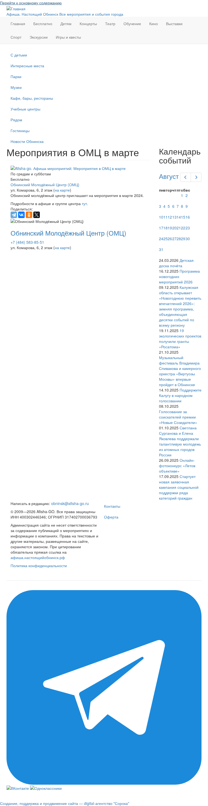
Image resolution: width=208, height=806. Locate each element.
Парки (16, 76)
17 (161, 227)
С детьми (19, 55)
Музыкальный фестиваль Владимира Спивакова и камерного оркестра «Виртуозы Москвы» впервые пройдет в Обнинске (180, 371)
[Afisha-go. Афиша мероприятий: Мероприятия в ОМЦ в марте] (79, 168)
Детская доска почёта (176, 262)
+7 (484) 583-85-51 (27, 242)
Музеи (16, 87)
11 (165, 217)
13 (174, 217)
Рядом (16, 119)
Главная (18, 23)
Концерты (88, 23)
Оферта (111, 517)
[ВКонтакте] (21, 215)
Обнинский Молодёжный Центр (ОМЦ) (45, 184)
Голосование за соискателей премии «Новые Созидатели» (178, 417)
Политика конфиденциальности (39, 565)
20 (174, 227)
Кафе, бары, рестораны (32, 98)
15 (183, 217)
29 (183, 238)
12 (170, 217)
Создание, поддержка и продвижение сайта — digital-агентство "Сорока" (64, 803)
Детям (66, 23)
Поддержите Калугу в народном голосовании (180, 395)
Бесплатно (42, 23)
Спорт (16, 37)
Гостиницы (20, 130)
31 (161, 249)
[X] (36, 215)
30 (188, 238)
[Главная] (15, 8)
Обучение (132, 23)
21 (179, 227)
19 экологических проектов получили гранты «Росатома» (180, 338)
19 (170, 227)
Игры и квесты (68, 37)
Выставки (174, 23)
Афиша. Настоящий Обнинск (32, 14)
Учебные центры (25, 109)
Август (169, 176)
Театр (110, 23)
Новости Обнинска (27, 141)
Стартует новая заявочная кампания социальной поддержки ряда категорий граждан (179, 487)
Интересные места (27, 65)
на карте (62, 190)
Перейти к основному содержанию (31, 2)
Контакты (112, 506)
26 (170, 238)
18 (165, 227)
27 (174, 238)
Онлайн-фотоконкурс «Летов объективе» (177, 465)
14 (179, 217)
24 (161, 238)
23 (188, 227)
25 (165, 238)
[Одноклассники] (29, 215)
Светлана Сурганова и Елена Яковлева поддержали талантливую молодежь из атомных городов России (180, 441)
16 (188, 217)
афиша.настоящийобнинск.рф (38, 557)
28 (179, 238)
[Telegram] (14, 215)
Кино (153, 23)
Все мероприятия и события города (91, 14)
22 (183, 227)
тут (84, 203)
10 (161, 217)
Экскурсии (39, 37)
